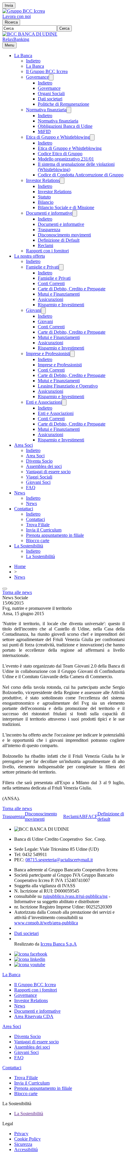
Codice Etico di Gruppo (60, 153)
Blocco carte (37, 540)
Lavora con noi (16, 16)
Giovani (33, 310)
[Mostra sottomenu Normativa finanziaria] (68, 110)
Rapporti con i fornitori (47, 250)
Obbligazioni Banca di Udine (65, 126)
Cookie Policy (27, 1138)
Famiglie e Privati (42, 266)
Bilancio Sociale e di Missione (66, 207)
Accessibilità (26, 1149)
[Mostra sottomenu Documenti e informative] (74, 213)
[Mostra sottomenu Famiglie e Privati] (61, 267)
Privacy (21, 1133)
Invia (9, 5)
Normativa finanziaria (46, 109)
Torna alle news (17, 592)
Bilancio (45, 202)
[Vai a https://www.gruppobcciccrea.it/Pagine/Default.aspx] (23, 11)
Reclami (45, 245)
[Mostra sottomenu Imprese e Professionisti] (72, 354)
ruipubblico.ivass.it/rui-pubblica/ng (75, 896)
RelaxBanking (15, 39)
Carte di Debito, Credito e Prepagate (71, 288)
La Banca (23, 55)
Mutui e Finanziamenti (59, 294)
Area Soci (23, 445)
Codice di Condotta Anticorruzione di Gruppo (80, 174)
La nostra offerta (29, 256)
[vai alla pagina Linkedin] (29, 959)
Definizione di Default (58, 240)
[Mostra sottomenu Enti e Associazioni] (64, 402)
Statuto (44, 196)
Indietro (33, 60)
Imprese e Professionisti (48, 353)
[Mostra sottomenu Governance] (51, 77)
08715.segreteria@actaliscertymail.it (59, 859)
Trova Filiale (38, 524)
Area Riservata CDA (33, 1016)
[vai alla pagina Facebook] (30, 953)
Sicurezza (23, 1144)
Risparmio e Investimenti (61, 304)
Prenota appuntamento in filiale (55, 535)
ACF (92, 816)
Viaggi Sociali (39, 476)
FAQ (30, 487)
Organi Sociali (51, 93)
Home (20, 566)
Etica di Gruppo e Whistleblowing (58, 137)
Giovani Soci (38, 482)
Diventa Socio (39, 461)
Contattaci (23, 508)
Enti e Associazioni (44, 402)
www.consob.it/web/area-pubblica (46, 922)
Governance (37, 77)
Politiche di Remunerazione (63, 104)
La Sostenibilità (28, 545)
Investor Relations (43, 180)
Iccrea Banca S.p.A (58, 943)
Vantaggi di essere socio (48, 471)
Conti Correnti (51, 283)
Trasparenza (49, 229)
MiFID (44, 131)
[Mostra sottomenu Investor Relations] (62, 181)
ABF (83, 816)
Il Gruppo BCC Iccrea (47, 71)
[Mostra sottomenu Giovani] (43, 310)
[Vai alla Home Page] (29, 34)
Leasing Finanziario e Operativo (68, 385)
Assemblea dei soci (44, 466)
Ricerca (11, 22)
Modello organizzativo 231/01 (66, 158)
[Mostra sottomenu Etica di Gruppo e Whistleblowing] (92, 137)
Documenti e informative (49, 213)
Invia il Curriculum (43, 529)
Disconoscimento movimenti (64, 234)
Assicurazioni (50, 299)
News (19, 492)
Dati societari (50, 98)
